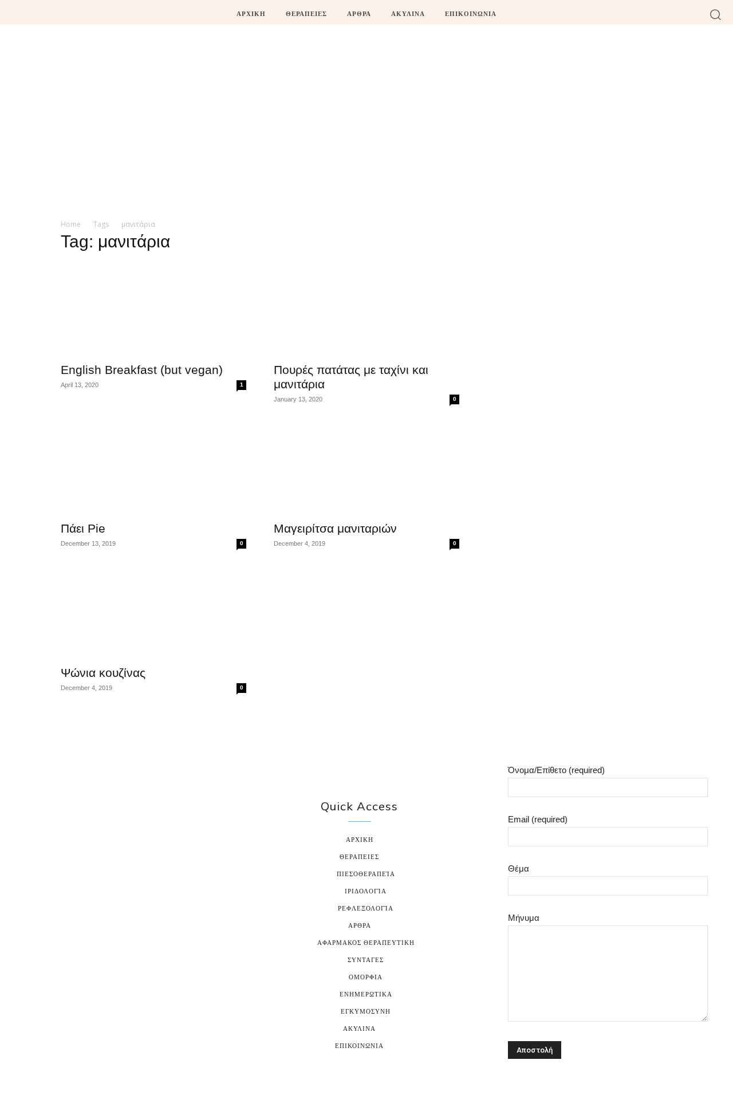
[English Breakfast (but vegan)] (153, 309)
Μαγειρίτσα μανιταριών (335, 528)
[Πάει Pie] (153, 468)
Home (71, 224)
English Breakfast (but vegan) (142, 369)
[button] (715, 14)
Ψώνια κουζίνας (103, 672)
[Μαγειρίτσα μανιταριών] (366, 468)
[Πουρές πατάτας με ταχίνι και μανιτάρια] (366, 309)
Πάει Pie (83, 528)
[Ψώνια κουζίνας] (153, 612)
